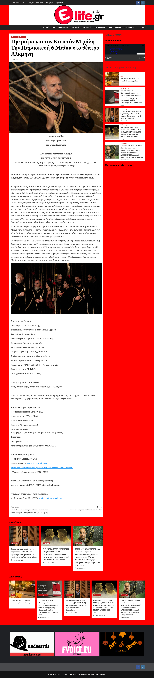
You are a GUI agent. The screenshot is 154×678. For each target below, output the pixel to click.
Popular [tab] (120, 67)
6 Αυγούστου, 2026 (81, 568)
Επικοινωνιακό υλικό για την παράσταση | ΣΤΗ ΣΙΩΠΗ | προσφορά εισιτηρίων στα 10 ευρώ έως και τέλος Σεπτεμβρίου (131, 116)
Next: (83, 508)
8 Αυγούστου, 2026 (45, 617)
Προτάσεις (59, 2)
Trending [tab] (131, 67)
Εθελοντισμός (99, 27)
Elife (53, 27)
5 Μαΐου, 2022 (17, 59)
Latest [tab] (110, 67)
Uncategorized (125, 88)
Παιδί (110, 27)
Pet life (118, 27)
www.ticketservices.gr (37, 463)
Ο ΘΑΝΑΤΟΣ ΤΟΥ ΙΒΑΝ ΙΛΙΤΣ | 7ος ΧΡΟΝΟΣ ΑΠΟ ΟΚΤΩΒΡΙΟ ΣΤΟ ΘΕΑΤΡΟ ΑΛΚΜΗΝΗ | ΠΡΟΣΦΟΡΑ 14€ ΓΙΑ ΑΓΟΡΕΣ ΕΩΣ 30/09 (56, 554)
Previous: (29, 510)
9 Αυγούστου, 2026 (18, 605)
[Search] (143, 27)
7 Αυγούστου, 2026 (18, 560)
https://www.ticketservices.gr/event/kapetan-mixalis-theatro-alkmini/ (42, 467)
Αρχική (46, 27)
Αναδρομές (50, 2)
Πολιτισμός (75, 27)
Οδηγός (31, 2)
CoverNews (89, 674)
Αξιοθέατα (39, 2)
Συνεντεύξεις (63, 27)
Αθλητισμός (87, 27)
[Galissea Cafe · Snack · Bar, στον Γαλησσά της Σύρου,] (112, 78)
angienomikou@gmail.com (50, 498)
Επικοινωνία (129, 27)
